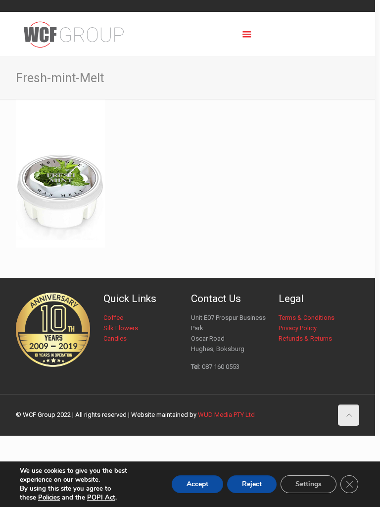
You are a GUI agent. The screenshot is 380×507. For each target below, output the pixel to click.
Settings (308, 484)
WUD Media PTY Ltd (226, 414)
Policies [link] (49, 497)
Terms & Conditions (306, 317)
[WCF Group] (74, 34)
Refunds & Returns (305, 338)
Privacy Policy (298, 328)
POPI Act (101, 497)
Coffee (113, 317)
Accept (197, 484)
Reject (252, 484)
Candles (115, 338)
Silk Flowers (120, 328)
